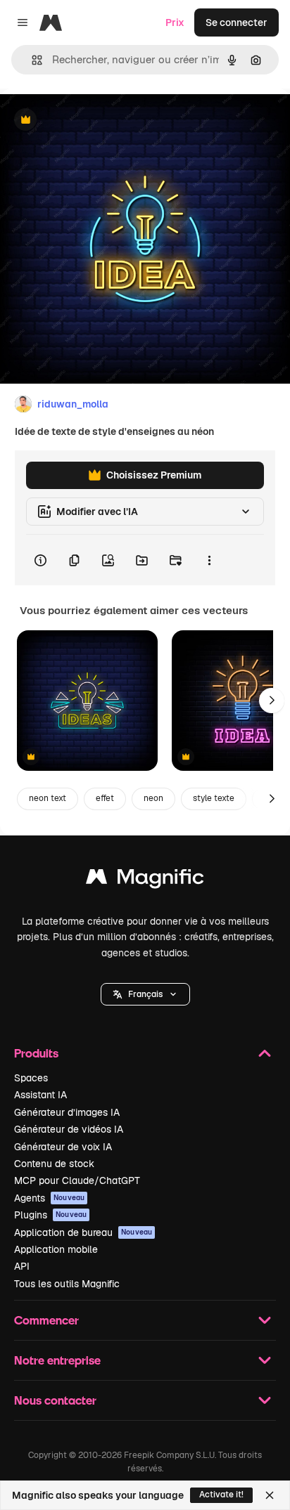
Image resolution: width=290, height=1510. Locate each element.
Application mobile (56, 1249)
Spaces (31, 1078)
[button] (145, 994)
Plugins (50, 1215)
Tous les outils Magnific (67, 1283)
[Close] (269, 1495)
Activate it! (221, 1494)
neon (153, 798)
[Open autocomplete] (31, 60)
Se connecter (236, 22)
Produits (36, 1053)
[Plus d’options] (209, 560)
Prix (174, 22)
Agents (49, 1198)
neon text (47, 798)
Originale (92, 120)
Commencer (46, 1320)
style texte (213, 798)
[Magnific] (145, 880)
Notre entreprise (57, 1360)
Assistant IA (40, 1094)
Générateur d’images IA (67, 1112)
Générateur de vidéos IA (68, 1129)
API (22, 1266)
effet (105, 798)
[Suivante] (271, 700)
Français (145, 994)
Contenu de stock (54, 1163)
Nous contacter (55, 1400)
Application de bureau (83, 1232)
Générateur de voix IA (63, 1146)
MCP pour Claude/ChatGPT (77, 1180)
